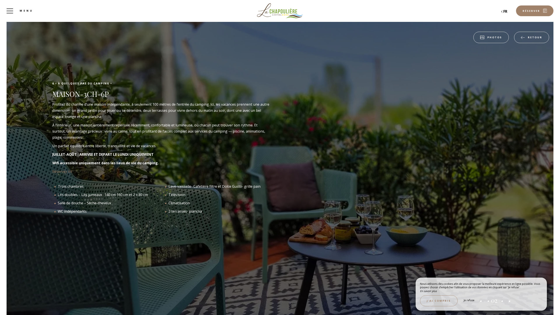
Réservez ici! (62, 171)
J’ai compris (439, 300)
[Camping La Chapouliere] (280, 11)
